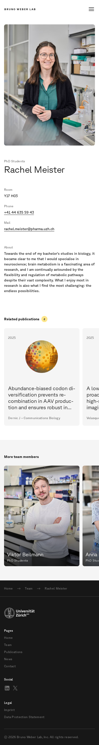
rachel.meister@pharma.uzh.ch (29, 229)
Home (8, 588)
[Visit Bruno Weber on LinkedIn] (7, 688)
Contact (10, 666)
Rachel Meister (56, 588)
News (8, 659)
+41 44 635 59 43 (19, 212)
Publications (13, 652)
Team (28, 588)
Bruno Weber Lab (20, 9)
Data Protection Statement (24, 717)
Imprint (9, 709)
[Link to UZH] (49, 613)
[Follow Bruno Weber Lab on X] (15, 688)
